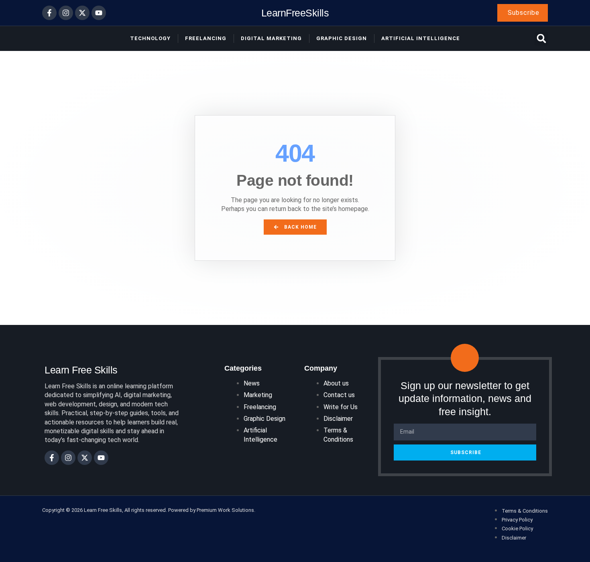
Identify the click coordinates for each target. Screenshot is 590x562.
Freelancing (205, 38)
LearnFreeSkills (295, 12)
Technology (150, 38)
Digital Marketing (271, 38)
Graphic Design (341, 38)
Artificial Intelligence (420, 38)
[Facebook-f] (49, 13)
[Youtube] (99, 13)
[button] (541, 38)
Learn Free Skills (81, 369)
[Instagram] (66, 13)
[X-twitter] (82, 13)
